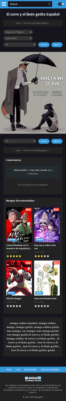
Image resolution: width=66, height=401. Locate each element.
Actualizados (30, 369)
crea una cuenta (38, 170)
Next (56, 44)
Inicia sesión (20, 170)
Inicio (9, 369)
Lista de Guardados (50, 369)
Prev (44, 44)
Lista (17, 369)
